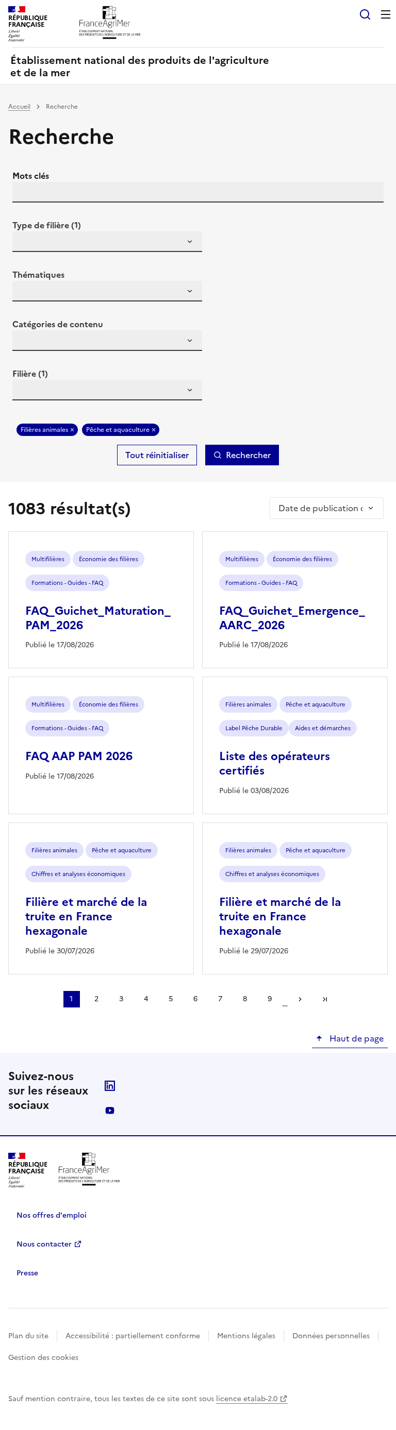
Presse (27, 1273)
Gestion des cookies (43, 1357)
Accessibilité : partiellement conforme (132, 1336)
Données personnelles (331, 1336)
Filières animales (44, 429)
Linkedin (109, 1085)
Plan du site (28, 1336)
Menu (385, 14)
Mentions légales (246, 1336)
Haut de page (355, 1038)
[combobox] (107, 241)
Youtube (109, 1110)
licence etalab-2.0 (246, 1398)
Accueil (19, 106)
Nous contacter (44, 1244)
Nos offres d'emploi (51, 1215)
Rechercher (248, 455)
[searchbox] (26, 243)
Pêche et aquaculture (118, 429)
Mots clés (30, 176)
